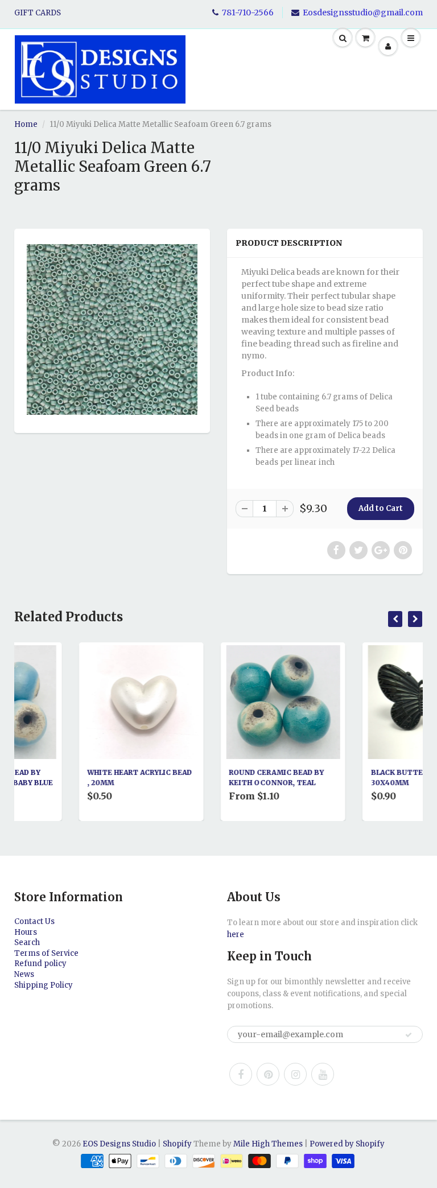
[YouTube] (322, 1074)
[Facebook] (240, 1074)
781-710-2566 (248, 12)
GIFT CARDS (37, 13)
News (24, 974)
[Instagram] (295, 1074)
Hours (25, 932)
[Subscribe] (409, 1035)
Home (26, 124)
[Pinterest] (268, 1074)
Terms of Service (46, 953)
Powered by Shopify (347, 1144)
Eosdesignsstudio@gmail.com (363, 12)
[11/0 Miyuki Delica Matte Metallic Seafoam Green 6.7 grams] (112, 329)
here (235, 934)
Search (27, 942)
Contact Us (34, 921)
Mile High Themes (268, 1144)
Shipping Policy (43, 985)
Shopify (177, 1144)
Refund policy (40, 963)
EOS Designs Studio (119, 1144)
